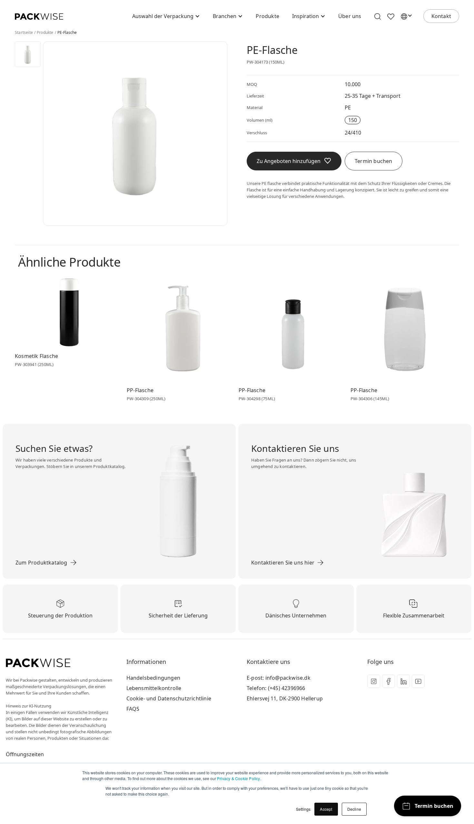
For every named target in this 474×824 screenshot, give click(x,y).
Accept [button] (326, 809)
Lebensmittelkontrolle (154, 688)
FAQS (133, 709)
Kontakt (441, 16)
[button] (166, 16)
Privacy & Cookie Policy (238, 778)
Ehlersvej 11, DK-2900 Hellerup (285, 698)
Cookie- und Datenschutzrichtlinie (169, 698)
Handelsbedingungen (153, 678)
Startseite (24, 32)
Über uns (349, 16)
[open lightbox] (28, 54)
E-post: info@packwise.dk (279, 678)
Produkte (267, 16)
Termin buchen (373, 161)
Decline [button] (354, 809)
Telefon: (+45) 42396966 (276, 688)
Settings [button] (303, 809)
